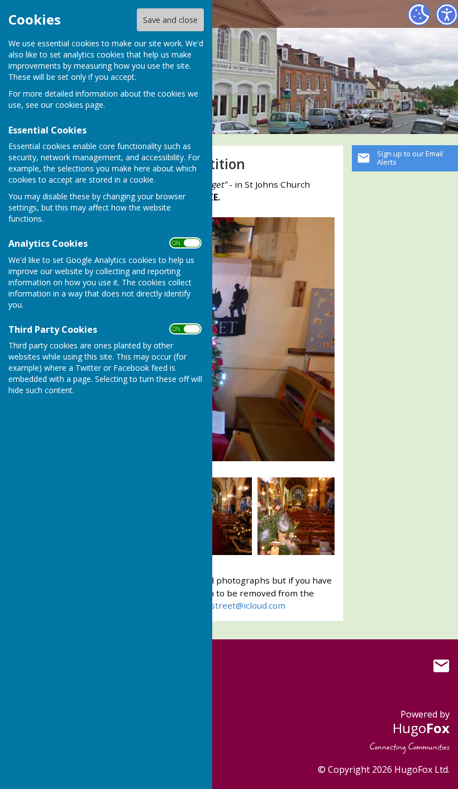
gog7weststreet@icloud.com (228, 605)
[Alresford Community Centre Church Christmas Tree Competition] (213, 515)
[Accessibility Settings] (447, 14)
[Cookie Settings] (419, 14)
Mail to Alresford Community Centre (441, 665)
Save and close (170, 20)
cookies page (79, 104)
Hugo (421, 728)
